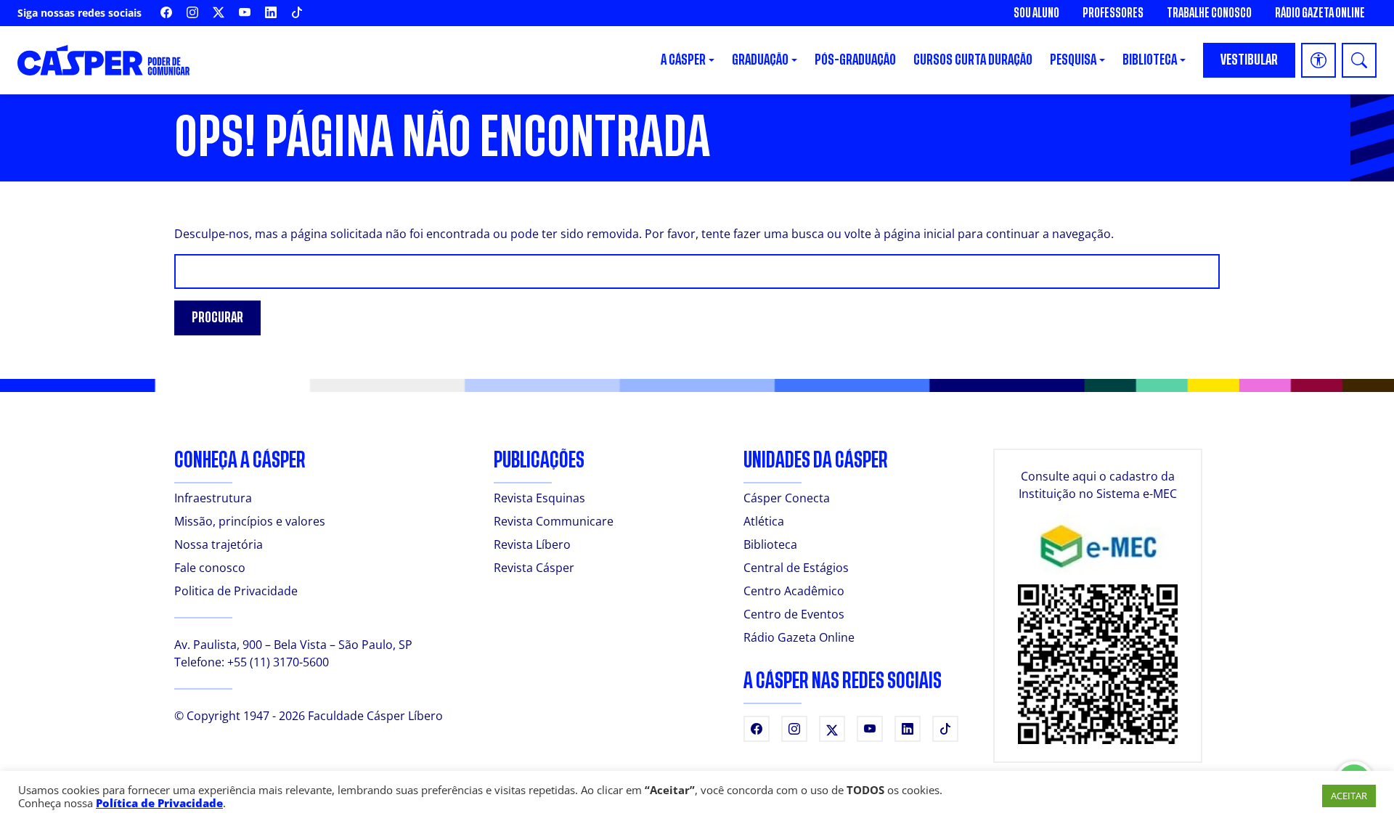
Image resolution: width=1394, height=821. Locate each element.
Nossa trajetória (218, 544)
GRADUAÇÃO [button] (760, 60)
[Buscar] (1359, 60)
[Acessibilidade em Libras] (1318, 60)
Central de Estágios (796, 568)
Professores (1113, 13)
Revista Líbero (532, 544)
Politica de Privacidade (236, 591)
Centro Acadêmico (793, 591)
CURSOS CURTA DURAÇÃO (972, 60)
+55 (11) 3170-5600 (278, 662)
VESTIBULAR (1249, 60)
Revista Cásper (534, 568)
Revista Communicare (554, 521)
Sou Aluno (1036, 13)
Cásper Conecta (786, 498)
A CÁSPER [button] (683, 60)
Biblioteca (770, 544)
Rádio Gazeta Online (1320, 13)
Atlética (763, 521)
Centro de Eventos (793, 614)
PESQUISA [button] (1073, 60)
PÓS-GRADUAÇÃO (855, 60)
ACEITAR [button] (1349, 795)
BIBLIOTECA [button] (1149, 60)
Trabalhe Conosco (1209, 13)
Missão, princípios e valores (249, 521)
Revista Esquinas (539, 498)
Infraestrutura (213, 498)
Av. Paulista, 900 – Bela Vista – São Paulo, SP (293, 645)
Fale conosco (209, 568)
